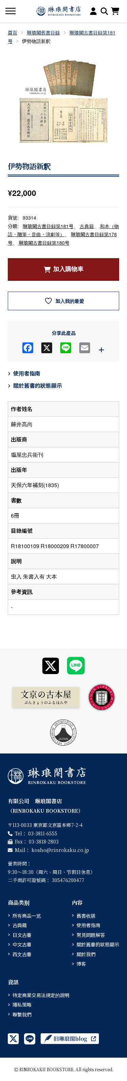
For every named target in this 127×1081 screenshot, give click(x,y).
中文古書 (22, 944)
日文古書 (22, 934)
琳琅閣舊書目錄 (43, 32)
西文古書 (22, 954)
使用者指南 (26, 373)
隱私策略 (22, 1004)
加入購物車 (68, 269)
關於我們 (86, 954)
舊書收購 (86, 915)
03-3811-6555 (42, 833)
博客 (81, 963)
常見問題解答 (91, 934)
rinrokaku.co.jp (60, 850)
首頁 (12, 32)
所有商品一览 (27, 915)
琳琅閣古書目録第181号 (48, 226)
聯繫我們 (22, 1014)
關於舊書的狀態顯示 (37, 385)
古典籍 (87, 226)
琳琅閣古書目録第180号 (44, 242)
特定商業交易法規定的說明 (41, 995)
